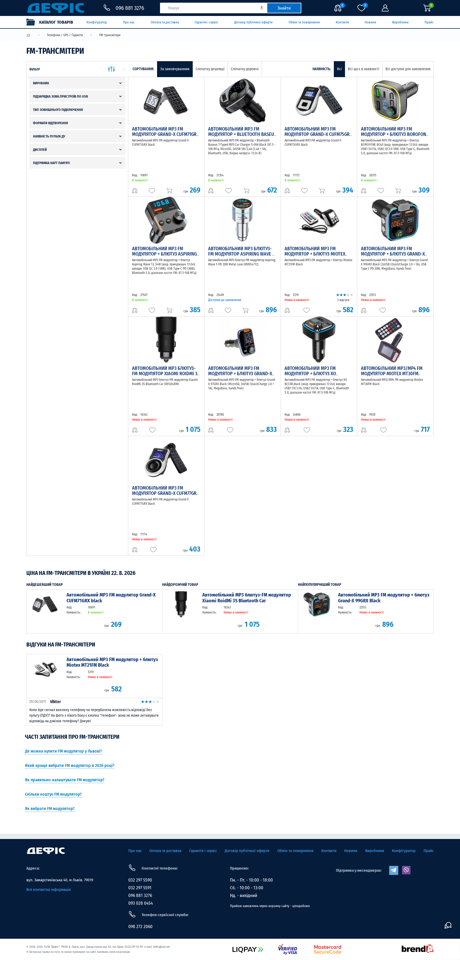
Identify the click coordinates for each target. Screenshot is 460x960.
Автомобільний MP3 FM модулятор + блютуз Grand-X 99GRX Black (393, 254)
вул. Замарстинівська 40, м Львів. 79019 (59, 880)
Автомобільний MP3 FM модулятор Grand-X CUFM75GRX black (318, 134)
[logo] (28, 35)
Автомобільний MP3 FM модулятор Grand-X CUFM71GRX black (165, 134)
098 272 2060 (140, 926)
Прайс (429, 22)
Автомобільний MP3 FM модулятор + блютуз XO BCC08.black (310, 373)
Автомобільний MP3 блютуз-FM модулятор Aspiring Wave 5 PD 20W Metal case (241, 254)
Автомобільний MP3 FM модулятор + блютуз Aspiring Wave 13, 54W (164, 254)
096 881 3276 (140, 895)
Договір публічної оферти (253, 22)
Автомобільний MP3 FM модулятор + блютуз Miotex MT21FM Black (315, 254)
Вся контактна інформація (48, 889)
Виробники (400, 22)
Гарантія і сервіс (206, 22)
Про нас (129, 22)
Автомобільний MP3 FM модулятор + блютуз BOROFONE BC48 (395, 134)
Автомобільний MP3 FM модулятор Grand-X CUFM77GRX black (165, 493)
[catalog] (52, 22)
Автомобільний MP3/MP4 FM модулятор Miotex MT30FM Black (391, 373)
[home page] (45, 850)
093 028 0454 (140, 903)
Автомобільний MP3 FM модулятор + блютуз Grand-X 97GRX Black (240, 373)
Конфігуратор (97, 22)
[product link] (45, 611)
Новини (370, 22)
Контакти (342, 22)
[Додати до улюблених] (152, 190)
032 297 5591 (139, 887)
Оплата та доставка (165, 22)
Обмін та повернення (304, 22)
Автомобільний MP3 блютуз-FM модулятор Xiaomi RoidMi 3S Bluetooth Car (166, 373)
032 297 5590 (140, 880)
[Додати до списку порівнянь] (134, 190)
